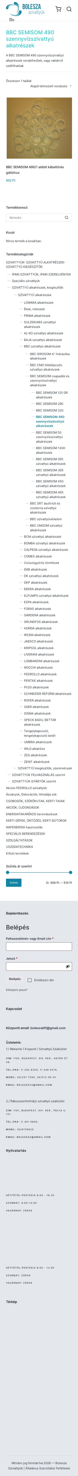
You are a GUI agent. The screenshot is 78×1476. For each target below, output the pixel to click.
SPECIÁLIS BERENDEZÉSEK (25, 834)
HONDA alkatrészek (38, 628)
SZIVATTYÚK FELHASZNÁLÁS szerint (38, 775)
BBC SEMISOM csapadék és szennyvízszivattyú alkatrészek (49, 380)
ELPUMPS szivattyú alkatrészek (46, 596)
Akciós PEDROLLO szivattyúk (26, 788)
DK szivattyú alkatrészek (41, 576)
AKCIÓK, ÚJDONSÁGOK (22, 807)
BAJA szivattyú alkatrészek (43, 340)
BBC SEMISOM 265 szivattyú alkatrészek (51, 461)
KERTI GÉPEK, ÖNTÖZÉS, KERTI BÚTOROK (36, 820)
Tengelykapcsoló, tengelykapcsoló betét (39, 733)
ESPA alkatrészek (36, 602)
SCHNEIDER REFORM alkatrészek (47, 694)
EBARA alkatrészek (37, 589)
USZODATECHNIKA (19, 847)
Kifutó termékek (17, 853)
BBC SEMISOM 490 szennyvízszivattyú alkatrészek (50, 421)
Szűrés (14, 882)
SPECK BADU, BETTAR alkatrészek (40, 722)
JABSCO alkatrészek (38, 641)
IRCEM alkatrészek (37, 635)
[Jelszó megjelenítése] (68, 966)
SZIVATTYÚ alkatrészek (34, 295)
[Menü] (11, 19)
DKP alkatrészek (35, 582)
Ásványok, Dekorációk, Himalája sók (31, 794)
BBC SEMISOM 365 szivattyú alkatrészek (51, 472)
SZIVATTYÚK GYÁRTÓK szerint (34, 781)
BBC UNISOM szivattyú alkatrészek (46, 528)
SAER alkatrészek (36, 707)
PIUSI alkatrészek (36, 687)
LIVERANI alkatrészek (39, 654)
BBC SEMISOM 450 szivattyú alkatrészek (51, 483)
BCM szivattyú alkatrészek (42, 537)
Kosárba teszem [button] (39, 160)
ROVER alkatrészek (37, 700)
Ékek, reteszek (34, 309)
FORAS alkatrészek (37, 609)
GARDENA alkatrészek (39, 615)
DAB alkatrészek (35, 569)
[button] (66, 217)
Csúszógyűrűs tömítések (41, 563)
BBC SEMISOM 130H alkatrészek (50, 450)
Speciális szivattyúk (26, 281)
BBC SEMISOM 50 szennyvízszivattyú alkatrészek (49, 437)
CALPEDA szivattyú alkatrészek (46, 550)
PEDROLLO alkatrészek (40, 674)
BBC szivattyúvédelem (46, 519)
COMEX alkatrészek (38, 556)
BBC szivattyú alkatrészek (42, 346)
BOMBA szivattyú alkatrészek (44, 543)
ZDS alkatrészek (35, 755)
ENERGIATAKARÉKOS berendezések (31, 814)
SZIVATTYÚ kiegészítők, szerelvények (45, 768)
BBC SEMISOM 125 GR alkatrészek (52, 395)
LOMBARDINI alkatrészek (41, 661)
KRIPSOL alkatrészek (39, 648)
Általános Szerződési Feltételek (47, 1468)
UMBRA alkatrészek (38, 742)
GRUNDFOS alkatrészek (41, 622)
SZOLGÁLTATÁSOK (19, 840)
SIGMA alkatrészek (37, 713)
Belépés (15, 979)
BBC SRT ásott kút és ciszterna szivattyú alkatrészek (45, 507)
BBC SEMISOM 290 (49, 404)
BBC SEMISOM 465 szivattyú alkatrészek (51, 494)
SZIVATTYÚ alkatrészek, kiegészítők (37, 287)
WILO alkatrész (34, 749)
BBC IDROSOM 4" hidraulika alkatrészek (50, 356)
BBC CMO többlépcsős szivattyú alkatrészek (46, 367)
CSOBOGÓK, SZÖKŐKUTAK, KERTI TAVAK (35, 801)
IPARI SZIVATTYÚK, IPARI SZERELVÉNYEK (41, 274)
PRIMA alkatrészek (37, 316)
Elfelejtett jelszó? (17, 989)
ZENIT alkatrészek (37, 762)
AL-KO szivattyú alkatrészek (43, 333)
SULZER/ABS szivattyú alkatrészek (40, 324)
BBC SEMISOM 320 (49, 410)
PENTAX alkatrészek (38, 681)
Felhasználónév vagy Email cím (36, 938)
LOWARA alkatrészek (38, 303)
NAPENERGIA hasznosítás (24, 827)
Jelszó (18, 958)
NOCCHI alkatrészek (38, 667)
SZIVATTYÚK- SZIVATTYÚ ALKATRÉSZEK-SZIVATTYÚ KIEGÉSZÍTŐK (35, 264)
